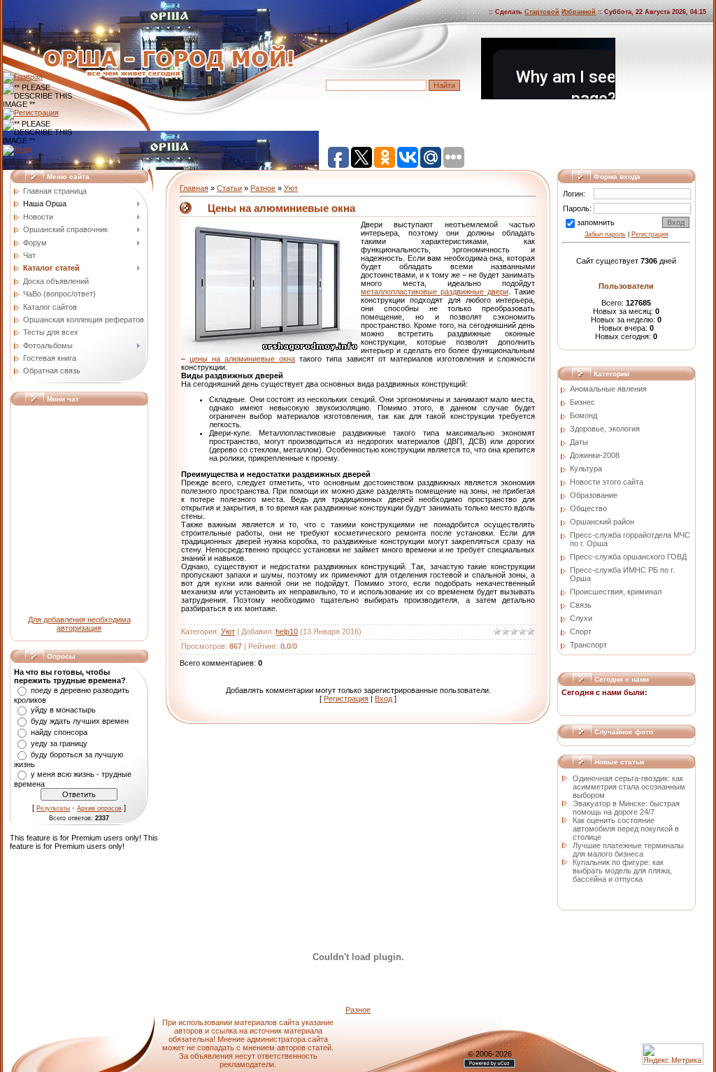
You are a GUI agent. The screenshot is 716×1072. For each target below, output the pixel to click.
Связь (581, 605)
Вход (383, 698)
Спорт (581, 631)
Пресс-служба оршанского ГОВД (628, 556)
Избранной (578, 11)
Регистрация (346, 698)
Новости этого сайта (606, 482)
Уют (291, 188)
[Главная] (23, 76)
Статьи (229, 188)
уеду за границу (59, 743)
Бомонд (583, 415)
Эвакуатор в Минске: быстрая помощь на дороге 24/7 (626, 807)
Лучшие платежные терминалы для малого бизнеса (628, 849)
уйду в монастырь (63, 710)
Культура (586, 468)
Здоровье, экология (605, 428)
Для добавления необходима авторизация (79, 623)
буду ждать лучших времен (80, 721)
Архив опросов (99, 808)
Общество (588, 508)
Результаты (53, 808)
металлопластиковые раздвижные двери (434, 291)
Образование (593, 495)
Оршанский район (602, 521)
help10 (286, 631)
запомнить (596, 222)
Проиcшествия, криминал (615, 591)
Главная (194, 188)
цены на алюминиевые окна (242, 359)
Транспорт (588, 645)
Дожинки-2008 (595, 455)
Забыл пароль (605, 234)
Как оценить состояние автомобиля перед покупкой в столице (626, 828)
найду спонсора (59, 732)
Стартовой (541, 11)
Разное (262, 188)
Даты (579, 442)
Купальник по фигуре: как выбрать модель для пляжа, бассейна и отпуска (622, 870)
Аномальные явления (608, 389)
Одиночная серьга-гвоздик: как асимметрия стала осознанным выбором (629, 786)
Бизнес (582, 402)
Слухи (581, 618)
